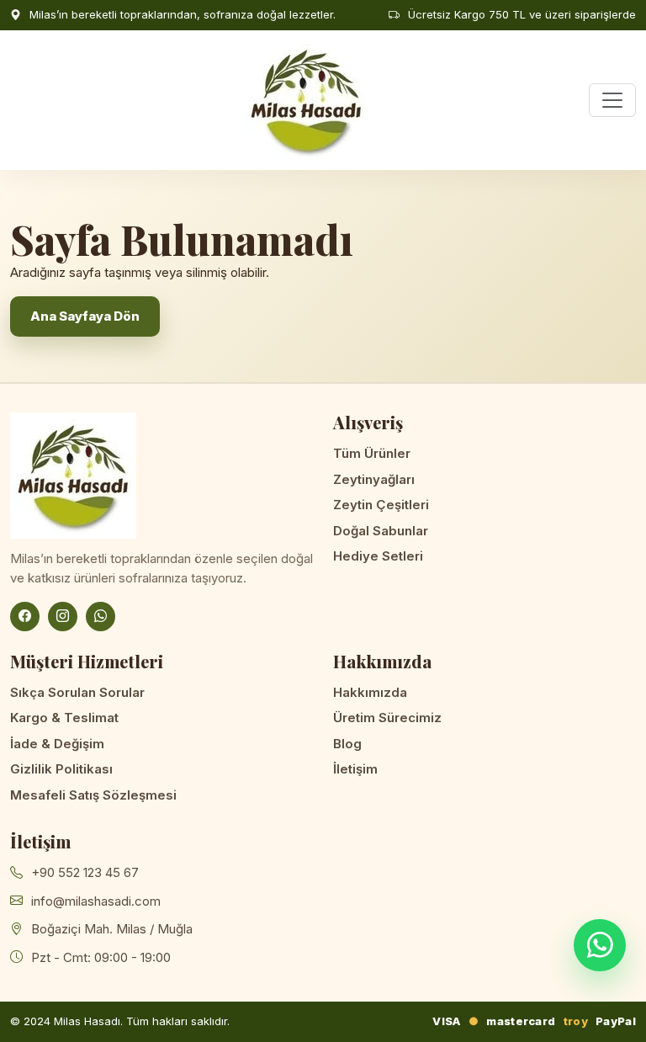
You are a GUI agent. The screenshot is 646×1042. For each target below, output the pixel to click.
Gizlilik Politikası (61, 769)
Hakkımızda (370, 692)
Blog (347, 744)
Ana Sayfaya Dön (85, 316)
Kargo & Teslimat (64, 718)
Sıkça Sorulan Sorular (77, 692)
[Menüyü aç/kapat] (612, 100)
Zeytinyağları (374, 479)
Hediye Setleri (378, 556)
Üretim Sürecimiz (387, 718)
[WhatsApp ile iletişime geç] (600, 945)
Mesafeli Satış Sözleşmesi (93, 795)
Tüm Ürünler (371, 453)
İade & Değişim (57, 744)
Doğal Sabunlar (380, 531)
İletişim (355, 769)
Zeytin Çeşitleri (381, 505)
